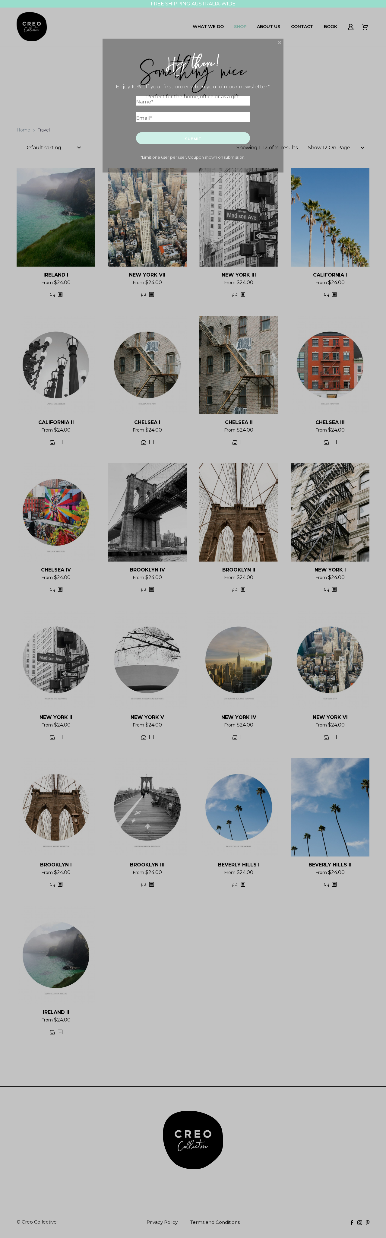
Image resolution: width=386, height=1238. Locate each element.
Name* (144, 102)
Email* (144, 118)
